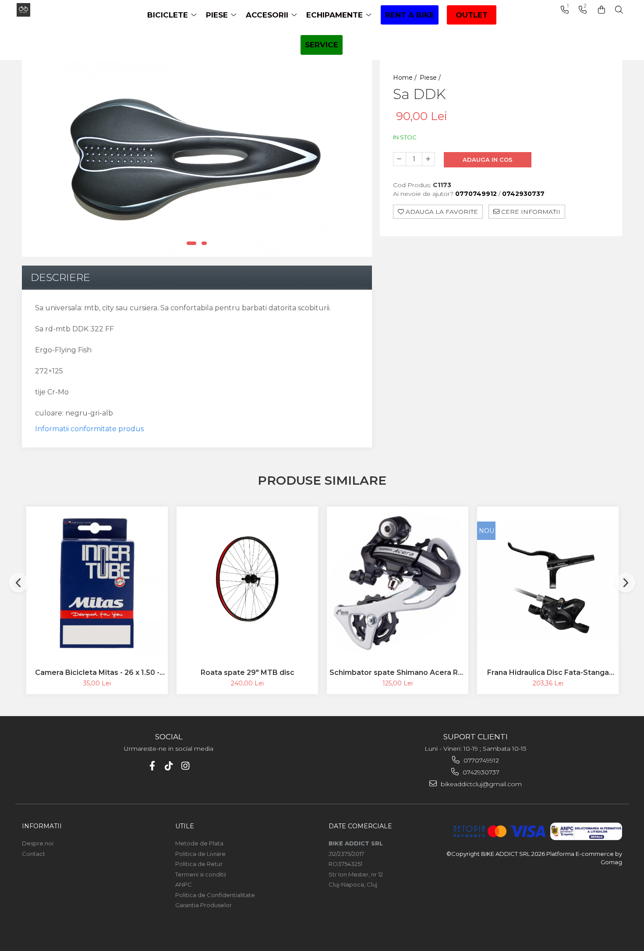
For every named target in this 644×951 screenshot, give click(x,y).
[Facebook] (152, 766)
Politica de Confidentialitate (215, 894)
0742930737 (480, 772)
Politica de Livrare (200, 853)
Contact (33, 853)
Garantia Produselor (203, 904)
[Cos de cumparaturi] (601, 10)
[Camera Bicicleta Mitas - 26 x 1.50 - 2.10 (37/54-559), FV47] (97, 583)
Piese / (431, 78)
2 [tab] (204, 243)
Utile (184, 826)
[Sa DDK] (197, 158)
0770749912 (480, 760)
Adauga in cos (488, 159)
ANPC (183, 884)
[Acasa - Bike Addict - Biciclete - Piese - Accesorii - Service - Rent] (52, 10)
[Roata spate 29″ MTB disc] (247, 583)
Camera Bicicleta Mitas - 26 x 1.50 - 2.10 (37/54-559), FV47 (97, 672)
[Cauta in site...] (619, 10)
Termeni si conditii (200, 874)
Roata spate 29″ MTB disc (247, 672)
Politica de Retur (199, 863)
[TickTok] (169, 766)
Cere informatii (529, 212)
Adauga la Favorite (441, 212)
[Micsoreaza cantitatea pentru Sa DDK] (399, 159)
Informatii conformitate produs (89, 429)
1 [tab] (191, 243)
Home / (405, 78)
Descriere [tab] (60, 277)
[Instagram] (185, 766)
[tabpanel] (197, 158)
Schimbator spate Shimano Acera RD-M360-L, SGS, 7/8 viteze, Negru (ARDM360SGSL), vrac (397, 672)
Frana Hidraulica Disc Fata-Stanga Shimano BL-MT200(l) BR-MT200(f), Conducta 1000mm (548, 672)
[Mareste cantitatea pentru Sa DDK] (428, 159)
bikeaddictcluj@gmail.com (480, 784)
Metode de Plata (199, 843)
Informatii (42, 826)
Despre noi (37, 843)
